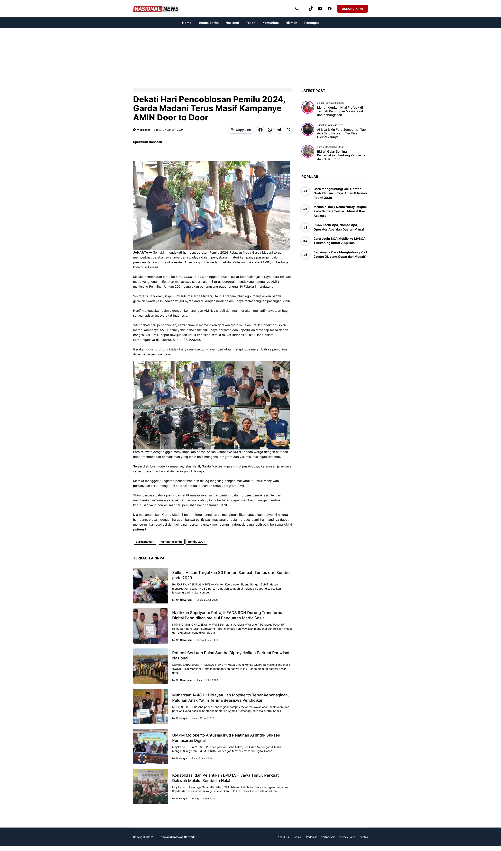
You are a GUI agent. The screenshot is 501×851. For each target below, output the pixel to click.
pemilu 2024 (196, 541)
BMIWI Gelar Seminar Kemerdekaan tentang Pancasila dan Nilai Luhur (341, 155)
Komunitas (270, 23)
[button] (297, 8)
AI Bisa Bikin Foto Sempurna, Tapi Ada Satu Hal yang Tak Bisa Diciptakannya (342, 133)
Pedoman (311, 836)
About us (283, 836)
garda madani (145, 541)
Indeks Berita (208, 23)
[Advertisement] (117, 55)
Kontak (364, 836)
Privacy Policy (347, 836)
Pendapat (311, 23)
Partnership (328, 836)
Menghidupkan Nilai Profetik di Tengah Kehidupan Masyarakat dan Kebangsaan (340, 111)
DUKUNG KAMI (352, 9)
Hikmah (291, 23)
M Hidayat (143, 129)
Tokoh (250, 23)
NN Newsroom (184, 600)
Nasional (232, 23)
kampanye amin (171, 541)
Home (186, 23)
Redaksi (297, 836)
